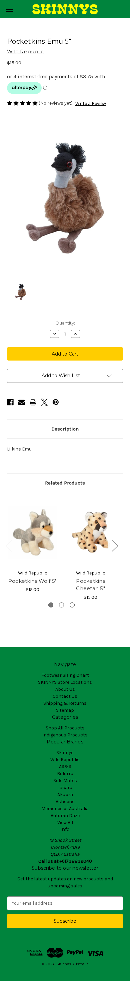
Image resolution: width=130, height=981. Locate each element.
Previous (8, 545)
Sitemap (65, 710)
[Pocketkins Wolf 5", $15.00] (32, 532)
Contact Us (65, 696)
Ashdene (65, 801)
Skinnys (65, 752)
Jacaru (65, 787)
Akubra (65, 794)
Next (114, 545)
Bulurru (65, 773)
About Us (65, 689)
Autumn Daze (65, 815)
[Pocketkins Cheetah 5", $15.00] (90, 532)
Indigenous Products (65, 735)
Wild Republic (65, 759)
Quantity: (65, 323)
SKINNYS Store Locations (65, 682)
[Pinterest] (55, 402)
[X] (44, 402)
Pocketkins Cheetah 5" (90, 585)
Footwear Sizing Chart (65, 675)
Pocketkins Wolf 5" (32, 581)
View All (65, 822)
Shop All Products (65, 728)
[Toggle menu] (9, 9)
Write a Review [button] (90, 103)
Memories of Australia (65, 808)
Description (65, 429)
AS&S (65, 766)
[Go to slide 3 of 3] (72, 604)
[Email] (21, 402)
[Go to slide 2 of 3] (61, 604)
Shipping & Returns (65, 703)
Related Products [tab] (65, 483)
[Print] (33, 402)
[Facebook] (10, 402)
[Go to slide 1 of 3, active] (50, 604)
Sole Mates (65, 780)
